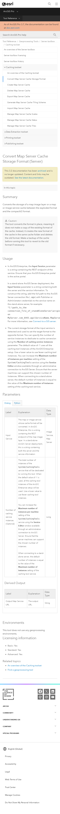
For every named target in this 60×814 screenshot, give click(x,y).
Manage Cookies (12, 795)
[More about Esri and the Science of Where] (8, 695)
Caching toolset (13, 45)
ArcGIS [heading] (6, 706)
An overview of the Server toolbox (19, 49)
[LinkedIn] (52, 691)
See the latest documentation (29, 177)
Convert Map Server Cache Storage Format (26, 79)
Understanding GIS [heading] (11, 720)
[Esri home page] (8, 4)
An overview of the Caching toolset (23, 73)
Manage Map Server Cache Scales (22, 114)
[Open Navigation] (56, 4)
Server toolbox (48, 41)
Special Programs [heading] (11, 733)
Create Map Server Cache (18, 85)
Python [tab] (17, 403)
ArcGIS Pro (8, 11)
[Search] (49, 4)
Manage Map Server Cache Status (22, 120)
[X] (46, 691)
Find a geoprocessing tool (20, 670)
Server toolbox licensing (15, 55)
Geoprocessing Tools (28, 41)
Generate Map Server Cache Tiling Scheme (26, 102)
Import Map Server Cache (18, 108)
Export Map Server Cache (18, 96)
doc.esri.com (13, 27)
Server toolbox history (14, 61)
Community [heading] (8, 713)
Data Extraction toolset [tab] (17, 132)
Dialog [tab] (7, 403)
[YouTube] (52, 697)
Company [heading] (7, 726)
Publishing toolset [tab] (14, 143)
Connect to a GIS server (44, 321)
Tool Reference (10, 18)
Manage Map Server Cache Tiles (21, 126)
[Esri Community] (40, 697)
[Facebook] (40, 691)
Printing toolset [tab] (13, 138)
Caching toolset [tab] (13, 67)
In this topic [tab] (9, 187)
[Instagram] (46, 697)
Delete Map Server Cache (18, 90)
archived (42, 171)
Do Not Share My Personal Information (22, 802)
